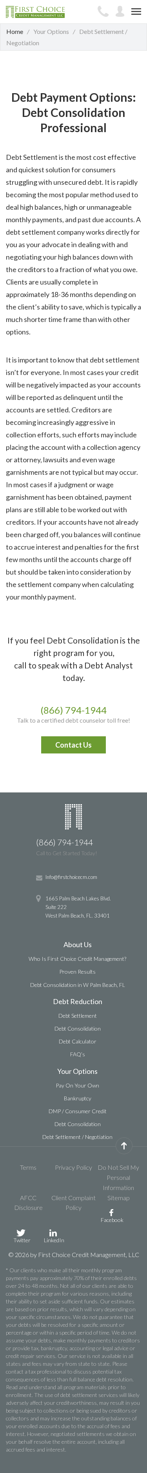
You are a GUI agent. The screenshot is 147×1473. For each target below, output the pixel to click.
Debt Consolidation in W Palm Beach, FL (77, 984)
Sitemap (118, 1197)
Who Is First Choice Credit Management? (77, 958)
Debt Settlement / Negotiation (77, 1136)
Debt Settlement (77, 1015)
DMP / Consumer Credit (78, 1111)
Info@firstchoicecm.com (71, 877)
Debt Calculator (77, 1041)
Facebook (112, 1220)
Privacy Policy (73, 1167)
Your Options (77, 1071)
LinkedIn (54, 1240)
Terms (28, 1167)
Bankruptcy (77, 1098)
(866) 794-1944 (73, 710)
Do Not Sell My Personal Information (118, 1177)
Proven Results (77, 971)
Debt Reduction (77, 1001)
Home (14, 31)
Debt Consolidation (77, 1028)
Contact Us (73, 745)
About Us (78, 944)
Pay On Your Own (77, 1085)
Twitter (22, 1240)
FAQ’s (77, 1054)
